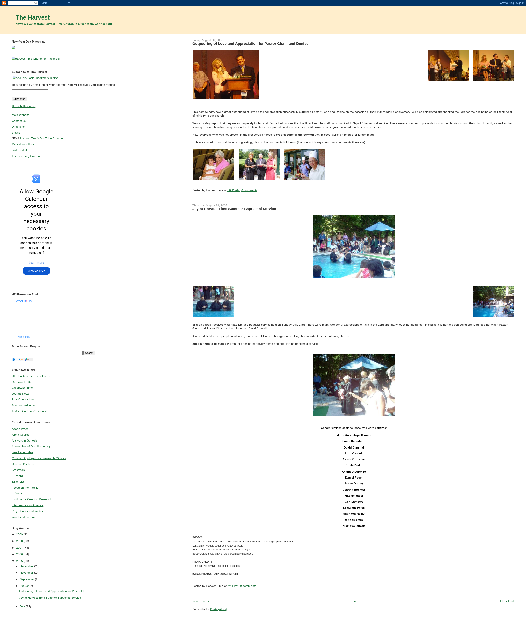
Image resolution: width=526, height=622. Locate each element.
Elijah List (18, 481)
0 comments (249, 190)
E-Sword (17, 475)
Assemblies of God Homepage (31, 446)
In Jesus (17, 493)
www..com (24, 300)
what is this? (24, 336)
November (27, 572)
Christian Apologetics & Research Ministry (39, 458)
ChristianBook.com (24, 464)
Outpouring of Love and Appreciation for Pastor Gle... (53, 591)
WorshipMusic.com (24, 517)
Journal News (20, 393)
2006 (20, 554)
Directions (18, 126)
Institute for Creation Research (32, 499)
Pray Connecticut (23, 399)
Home (354, 601)
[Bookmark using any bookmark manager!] (35, 78)
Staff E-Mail (19, 150)
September (27, 579)
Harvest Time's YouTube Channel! (42, 138)
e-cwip (16, 132)
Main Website (20, 115)
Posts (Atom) (218, 609)
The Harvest (33, 17)
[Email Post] (258, 190)
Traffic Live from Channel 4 (29, 411)
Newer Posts (200, 601)
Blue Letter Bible (22, 452)
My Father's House (24, 144)
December (27, 566)
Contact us (19, 121)
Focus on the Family (25, 487)
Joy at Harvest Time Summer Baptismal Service (234, 209)
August (24, 585)
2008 (20, 541)
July (23, 606)
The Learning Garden (26, 156)
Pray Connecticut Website (28, 511)
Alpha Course (20, 434)
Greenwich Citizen (23, 382)
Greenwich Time (22, 387)
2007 (20, 547)
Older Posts (507, 601)
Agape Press (20, 428)
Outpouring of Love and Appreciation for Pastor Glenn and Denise (250, 44)
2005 (20, 561)
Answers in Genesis (24, 440)
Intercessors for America (27, 505)
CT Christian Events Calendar (31, 376)
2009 (20, 534)
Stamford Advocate (24, 405)
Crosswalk (18, 470)
